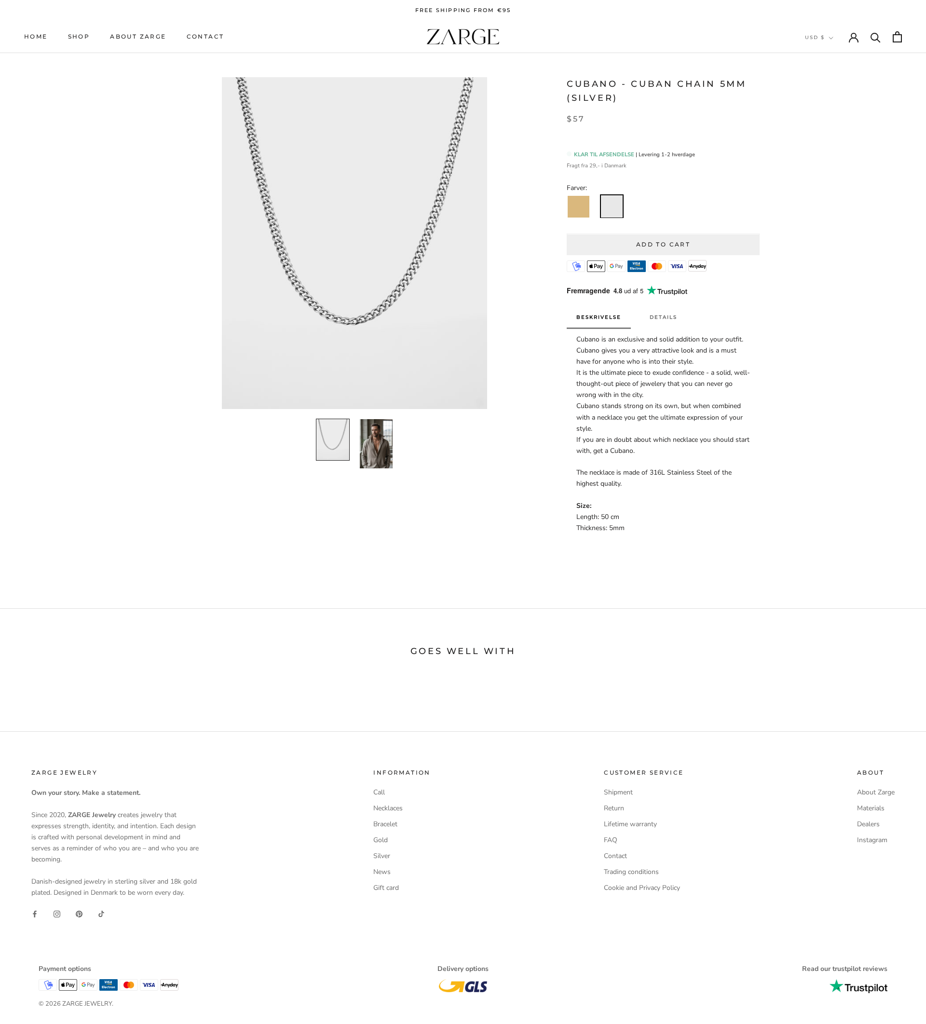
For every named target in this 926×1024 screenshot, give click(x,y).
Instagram (872, 840)
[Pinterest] (79, 913)
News (382, 871)
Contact (205, 37)
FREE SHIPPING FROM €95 (463, 10)
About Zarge (138, 37)
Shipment (618, 792)
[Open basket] (897, 36)
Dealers (868, 824)
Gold (380, 840)
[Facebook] (34, 913)
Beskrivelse (598, 317)
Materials (871, 808)
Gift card (386, 887)
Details (663, 317)
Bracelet (385, 824)
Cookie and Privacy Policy (642, 887)
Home (36, 37)
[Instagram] (57, 913)
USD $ (815, 37)
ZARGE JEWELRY (87, 1003)
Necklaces (388, 808)
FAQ (610, 840)
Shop (79, 37)
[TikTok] (101, 913)
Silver (381, 855)
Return (614, 808)
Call (379, 792)
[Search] (876, 37)
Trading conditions (631, 871)
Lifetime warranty (630, 824)
